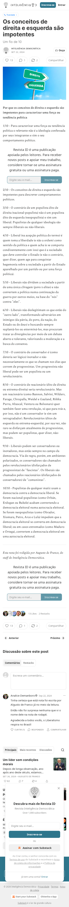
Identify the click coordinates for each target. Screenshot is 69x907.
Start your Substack (26, 896)
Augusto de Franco (29, 776)
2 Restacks (44, 613)
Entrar (61, 5)
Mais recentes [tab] (28, 750)
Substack (22, 903)
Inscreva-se (47, 5)
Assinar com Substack (37, 848)
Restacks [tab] (28, 662)
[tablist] (19, 662)
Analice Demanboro (23, 695)
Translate (11, 14)
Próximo (55, 638)
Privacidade (43, 886)
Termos (54, 886)
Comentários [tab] (12, 662)
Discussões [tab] (45, 750)
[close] (59, 788)
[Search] (62, 749)
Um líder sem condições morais (20, 762)
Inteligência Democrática (26, 48)
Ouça (62, 50)
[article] (34, 770)
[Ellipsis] (64, 695)
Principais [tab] (10, 750)
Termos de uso (17, 859)
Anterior (14, 638)
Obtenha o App (49, 896)
